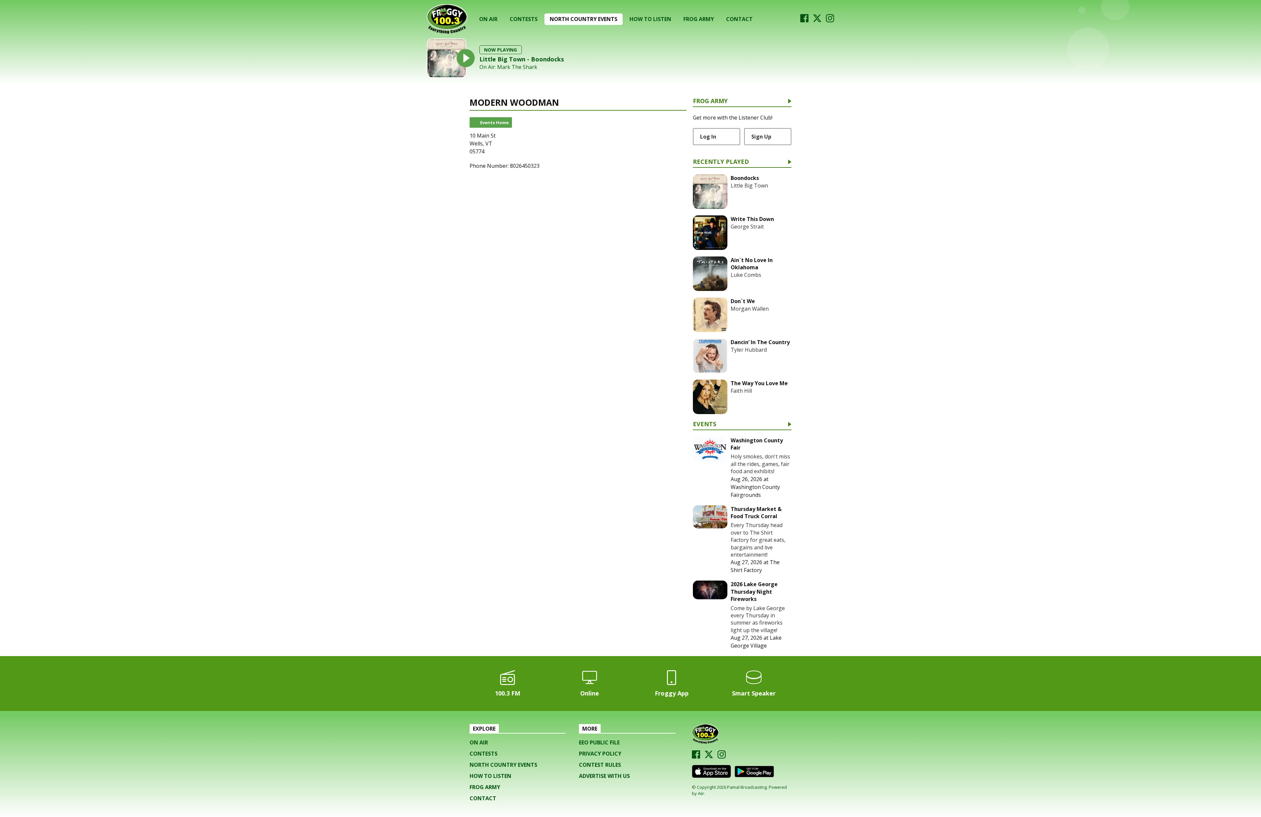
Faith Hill (741, 390)
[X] (817, 20)
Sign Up (761, 136)
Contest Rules (600, 764)
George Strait (747, 226)
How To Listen (650, 19)
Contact (739, 19)
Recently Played (721, 162)
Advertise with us (604, 776)
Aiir (701, 793)
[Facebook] (804, 20)
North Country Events (583, 19)
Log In (708, 136)
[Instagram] (830, 20)
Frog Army (698, 19)
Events (704, 424)
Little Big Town (749, 185)
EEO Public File (599, 742)
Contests (524, 19)
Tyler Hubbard (749, 349)
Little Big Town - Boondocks (521, 59)
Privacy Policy (600, 753)
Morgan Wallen (750, 308)
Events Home (494, 122)
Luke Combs (746, 274)
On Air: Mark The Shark (508, 67)
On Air (488, 19)
